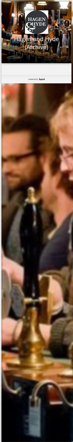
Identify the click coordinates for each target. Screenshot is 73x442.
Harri (42, 79)
